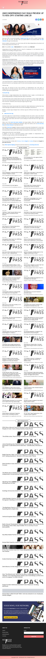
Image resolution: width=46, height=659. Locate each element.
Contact (4, 636)
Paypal (26, 141)
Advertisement (5, 634)
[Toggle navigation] (3, 7)
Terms (3, 630)
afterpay (19, 141)
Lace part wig (6, 92)
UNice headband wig (13, 79)
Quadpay (31, 141)
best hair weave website (16, 122)
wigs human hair (24, 38)
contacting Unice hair (34, 144)
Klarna (22, 141)
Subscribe (33, 636)
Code (12, 47)
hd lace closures (9, 125)
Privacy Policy (5, 632)
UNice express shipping (10, 144)
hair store (9, 127)
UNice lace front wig (8, 113)
